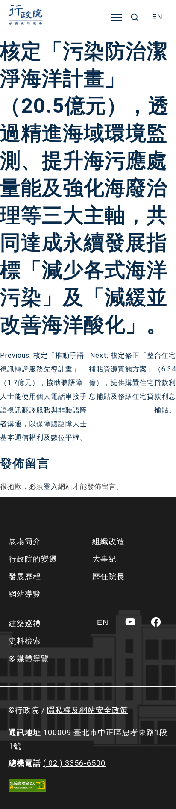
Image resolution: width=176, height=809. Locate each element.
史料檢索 (25, 640)
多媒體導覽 (29, 658)
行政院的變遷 (33, 558)
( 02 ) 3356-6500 (74, 763)
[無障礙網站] (27, 785)
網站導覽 (25, 593)
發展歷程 (25, 576)
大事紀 (104, 558)
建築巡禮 (25, 623)
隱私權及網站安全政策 (87, 710)
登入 (51, 486)
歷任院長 (108, 576)
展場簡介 (25, 541)
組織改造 (108, 541)
